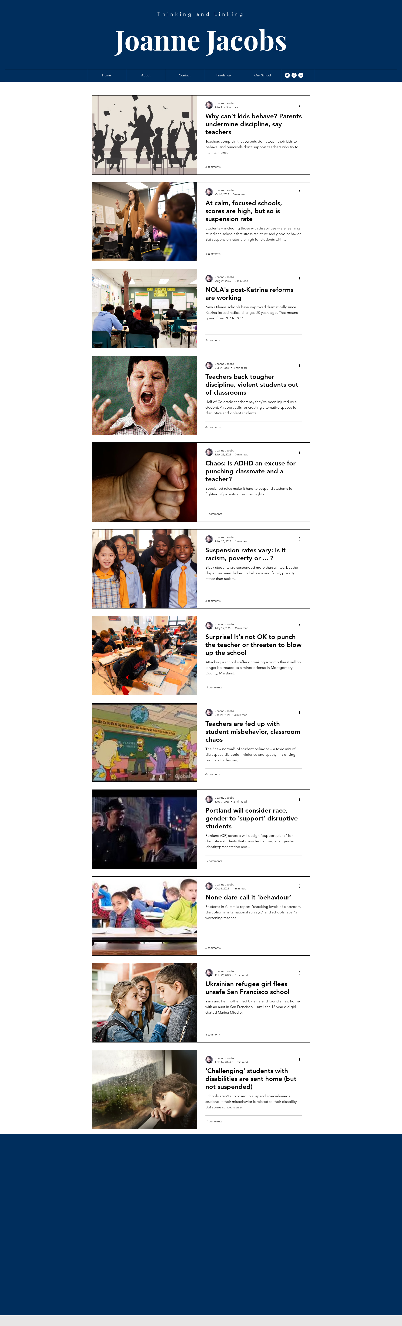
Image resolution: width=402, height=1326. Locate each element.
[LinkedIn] (300, 75)
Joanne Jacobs (201, 39)
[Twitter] (287, 75)
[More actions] (301, 105)
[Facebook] (294, 75)
